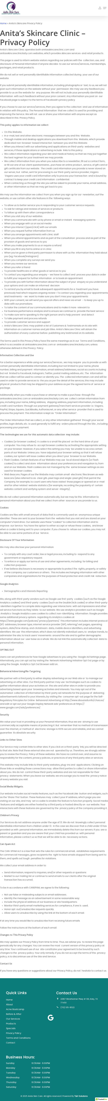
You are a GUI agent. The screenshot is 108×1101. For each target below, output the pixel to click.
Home (3, 23)
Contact (10, 1043)
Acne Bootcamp (15, 1009)
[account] (99, 8)
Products (11, 1024)
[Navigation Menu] (104, 8)
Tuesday (28, 1073)
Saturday (28, 1087)
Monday (28, 1068)
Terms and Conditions (18, 1038)
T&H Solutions (81, 1096)
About (9, 1004)
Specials (10, 1028)
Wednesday (28, 1077)
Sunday (28, 1063)
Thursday (28, 1082)
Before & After (13, 1014)
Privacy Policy (13, 1033)
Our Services (13, 1019)
